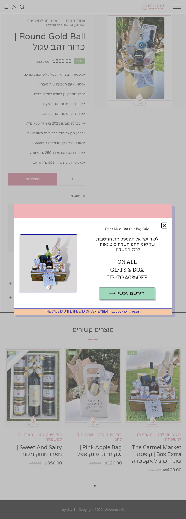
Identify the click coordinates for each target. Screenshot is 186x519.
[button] (164, 225)
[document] (93, 259)
